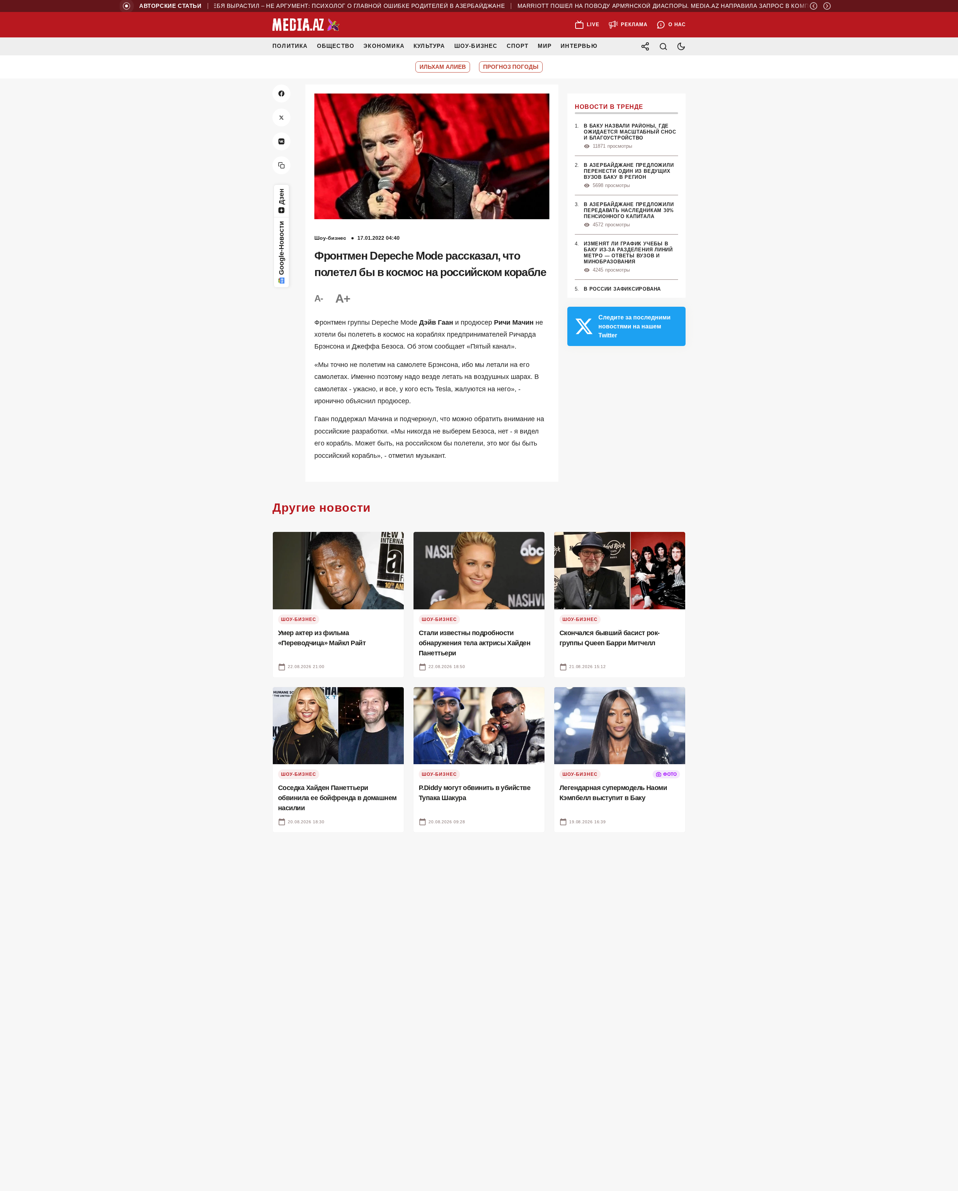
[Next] (827, 6)
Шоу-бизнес (476, 46)
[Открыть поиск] (663, 46)
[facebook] (281, 93)
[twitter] (281, 117)
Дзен (281, 197)
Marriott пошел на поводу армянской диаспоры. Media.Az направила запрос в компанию (645, 6)
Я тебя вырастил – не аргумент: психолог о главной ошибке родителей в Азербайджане (327, 6)
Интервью (579, 46)
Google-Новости (281, 248)
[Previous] (813, 6)
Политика (290, 46)
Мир (545, 46)
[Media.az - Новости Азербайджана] (306, 24)
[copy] (281, 165)
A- (318, 298)
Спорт (518, 46)
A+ (342, 298)
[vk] (281, 141)
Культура (429, 46)
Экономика (384, 46)
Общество (336, 46)
